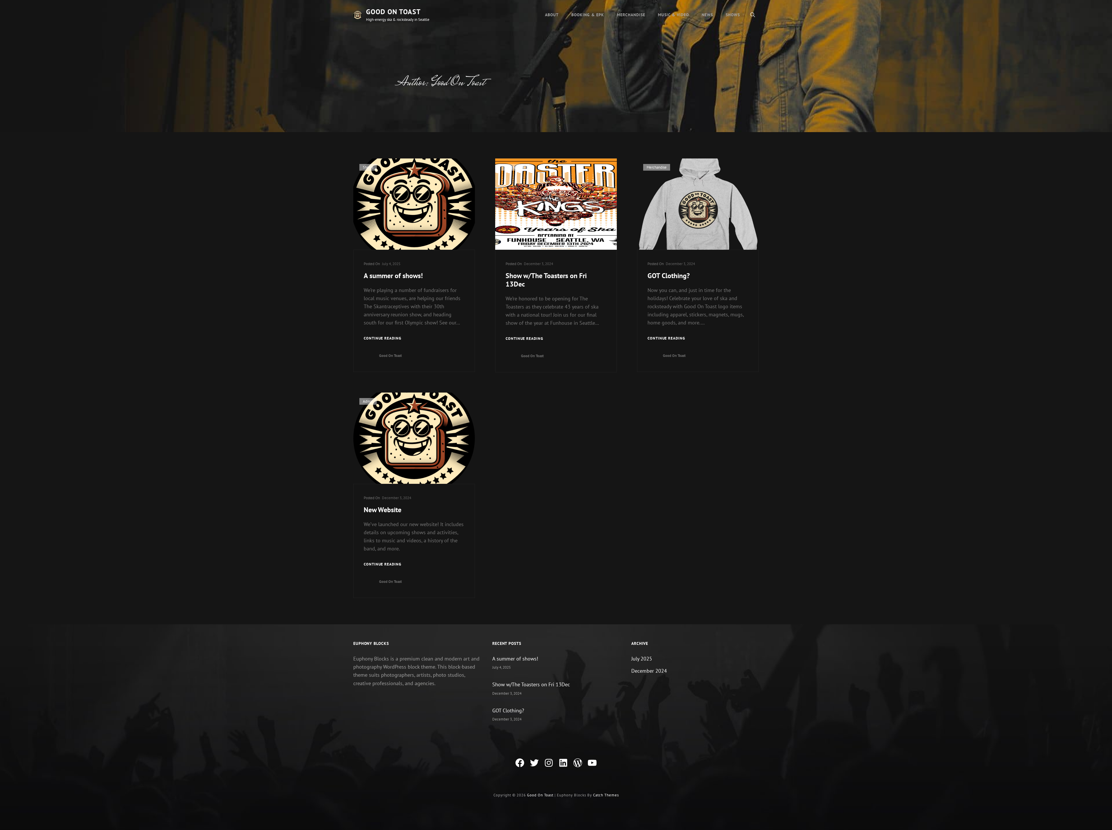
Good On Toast (393, 11)
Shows (733, 14)
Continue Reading (382, 338)
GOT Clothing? (669, 276)
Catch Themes (606, 795)
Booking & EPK (587, 14)
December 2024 (649, 670)
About (552, 14)
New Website (382, 510)
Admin (368, 401)
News (707, 14)
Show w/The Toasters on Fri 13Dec (546, 280)
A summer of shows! (393, 276)
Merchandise (631, 14)
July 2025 (641, 658)
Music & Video (673, 14)
